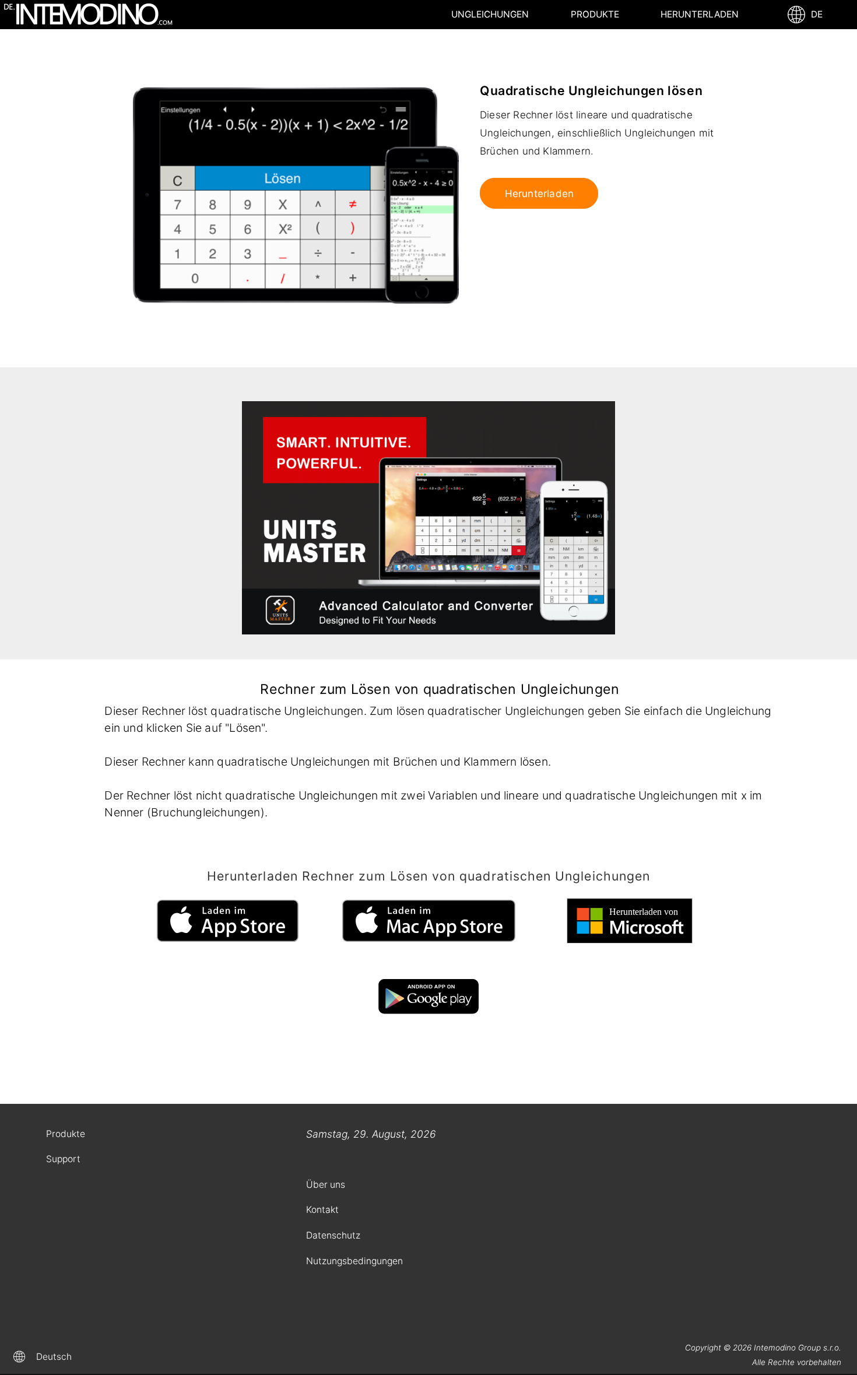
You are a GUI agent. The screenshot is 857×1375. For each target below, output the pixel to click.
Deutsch (54, 1356)
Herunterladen (700, 14)
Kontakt (322, 1209)
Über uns (325, 1184)
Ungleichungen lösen (490, 19)
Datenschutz (333, 1235)
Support (63, 1158)
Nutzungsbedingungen (354, 1261)
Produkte (595, 14)
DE (814, 14)
